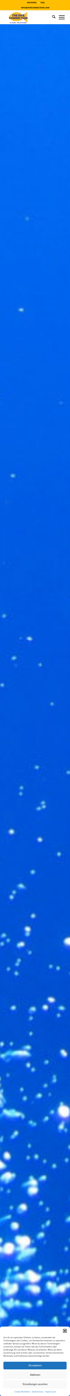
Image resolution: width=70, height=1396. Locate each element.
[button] (65, 1331)
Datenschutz (37, 1391)
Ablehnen (35, 1374)
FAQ (43, 2)
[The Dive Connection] (29, 17)
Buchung (32, 2)
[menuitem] (31, 2)
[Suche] (52, 17)
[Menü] (60, 17)
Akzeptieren (35, 1365)
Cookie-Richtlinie (22, 1391)
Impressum (50, 1391)
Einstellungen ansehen (35, 1384)
